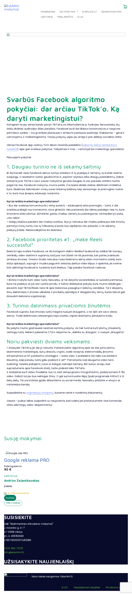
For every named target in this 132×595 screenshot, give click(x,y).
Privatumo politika (117, 587)
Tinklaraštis (65, 16)
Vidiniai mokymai (111, 11)
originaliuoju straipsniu (40, 392)
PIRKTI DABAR (13, 503)
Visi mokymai (67, 11)
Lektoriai (47, 16)
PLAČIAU (10, 498)
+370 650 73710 (13, 548)
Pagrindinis (48, 11)
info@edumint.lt (14, 552)
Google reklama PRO (26, 460)
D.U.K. (80, 16)
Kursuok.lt (89, 11)
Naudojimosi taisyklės (87, 587)
